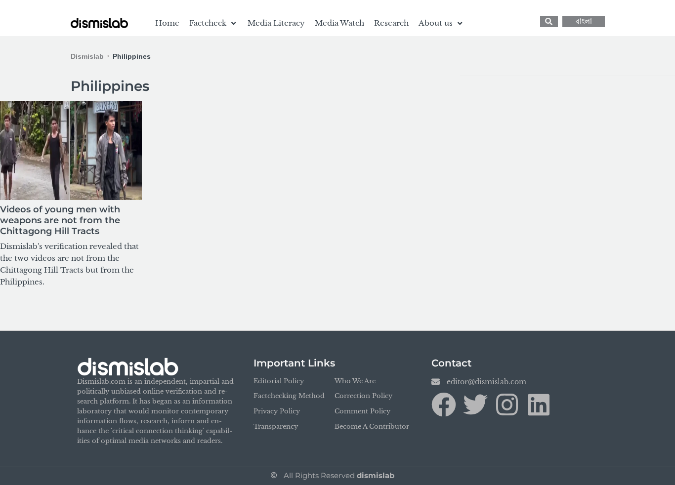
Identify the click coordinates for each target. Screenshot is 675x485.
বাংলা (584, 21)
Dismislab (87, 56)
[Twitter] (475, 404)
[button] (213, 23)
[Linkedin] (538, 404)
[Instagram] (507, 404)
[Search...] (549, 21)
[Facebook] (443, 404)
